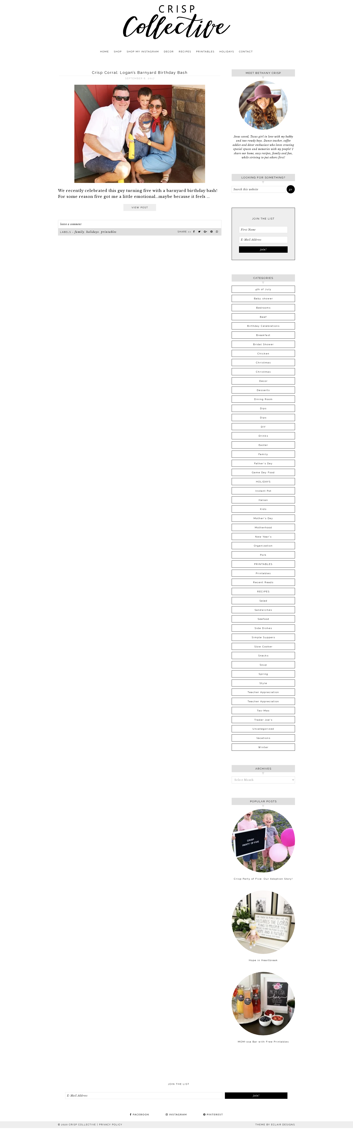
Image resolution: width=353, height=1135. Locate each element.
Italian (263, 500)
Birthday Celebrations (263, 326)
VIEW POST (140, 207)
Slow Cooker (263, 646)
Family (79, 231)
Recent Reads (263, 582)
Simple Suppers (263, 637)
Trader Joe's (263, 719)
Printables (263, 573)
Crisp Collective (176, 22)
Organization (263, 545)
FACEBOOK (140, 1114)
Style (263, 683)
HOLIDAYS (92, 231)
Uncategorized (263, 728)
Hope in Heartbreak (263, 960)
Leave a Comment (71, 224)
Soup (263, 664)
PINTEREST (214, 1114)
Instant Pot (263, 490)
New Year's (263, 536)
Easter (263, 445)
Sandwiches (263, 610)
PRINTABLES (109, 231)
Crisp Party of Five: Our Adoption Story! (263, 878)
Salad (263, 600)
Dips (263, 408)
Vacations (263, 738)
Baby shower (263, 298)
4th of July (263, 289)
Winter (263, 747)
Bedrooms (263, 307)
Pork (263, 554)
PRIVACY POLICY (110, 1124)
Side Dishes (263, 628)
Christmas (263, 362)
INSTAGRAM (177, 1114)
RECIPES (263, 591)
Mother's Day (263, 518)
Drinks (263, 435)
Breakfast (263, 335)
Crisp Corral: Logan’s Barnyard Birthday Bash (140, 72)
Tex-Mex (263, 710)
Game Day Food (263, 472)
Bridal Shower (263, 344)
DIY (263, 426)
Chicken (263, 353)
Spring (263, 674)
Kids (263, 509)
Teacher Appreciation (263, 692)
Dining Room (263, 399)
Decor (263, 381)
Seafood (263, 619)
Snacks (263, 655)
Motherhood (263, 527)
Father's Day (263, 463)
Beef (263, 317)
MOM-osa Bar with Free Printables (263, 1041)
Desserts (263, 390)
